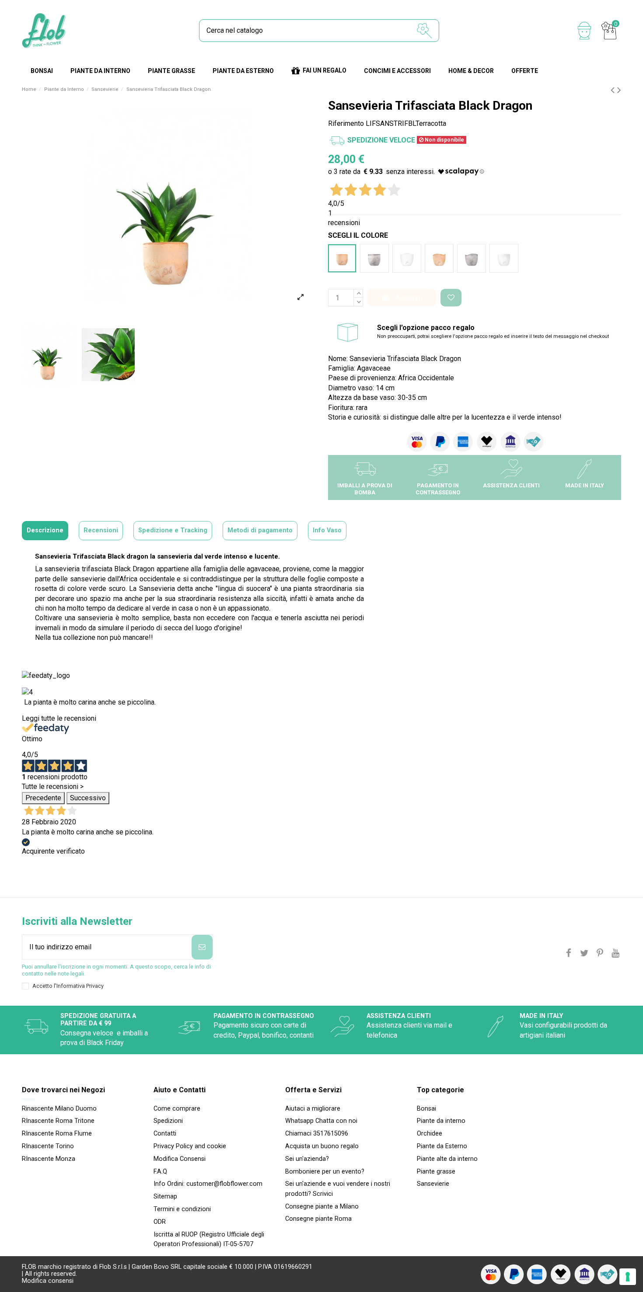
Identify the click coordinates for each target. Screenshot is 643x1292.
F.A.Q (160, 1171)
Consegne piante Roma (318, 1219)
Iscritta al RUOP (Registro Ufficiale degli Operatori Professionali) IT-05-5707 (209, 1239)
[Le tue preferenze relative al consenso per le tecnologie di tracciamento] (627, 1276)
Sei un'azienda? (307, 1159)
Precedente (43, 798)
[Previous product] (614, 90)
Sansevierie (433, 1184)
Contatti (165, 1133)
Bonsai (426, 1108)
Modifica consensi (47, 1281)
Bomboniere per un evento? (324, 1171)
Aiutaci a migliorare (312, 1108)
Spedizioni (168, 1121)
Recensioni (101, 530)
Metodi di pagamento (260, 530)
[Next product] (619, 90)
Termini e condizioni (182, 1209)
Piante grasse (436, 1171)
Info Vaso (327, 530)
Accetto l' (68, 986)
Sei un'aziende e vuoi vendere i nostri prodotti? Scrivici (337, 1188)
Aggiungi (408, 297)
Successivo (88, 798)
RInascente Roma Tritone (58, 1121)
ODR (160, 1222)
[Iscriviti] (202, 947)
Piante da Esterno (442, 1146)
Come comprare (177, 1108)
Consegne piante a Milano (322, 1206)
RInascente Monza (48, 1159)
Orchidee (429, 1133)
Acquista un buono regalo (322, 1146)
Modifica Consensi (180, 1159)
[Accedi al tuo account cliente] (584, 30)
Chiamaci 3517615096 (316, 1133)
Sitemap (165, 1196)
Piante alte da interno (447, 1159)
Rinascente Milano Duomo (59, 1108)
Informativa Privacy (80, 986)
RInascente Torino (48, 1146)
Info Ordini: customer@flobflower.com (208, 1184)
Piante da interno (441, 1121)
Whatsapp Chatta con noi (321, 1121)
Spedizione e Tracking (172, 530)
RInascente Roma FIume (57, 1133)
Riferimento (346, 123)
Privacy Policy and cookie (190, 1146)
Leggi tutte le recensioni (59, 718)
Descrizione (45, 530)
